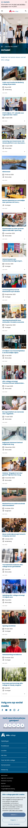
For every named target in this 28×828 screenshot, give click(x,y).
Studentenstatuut (5, 786)
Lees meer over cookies (15, 810)
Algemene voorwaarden (7, 778)
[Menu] (2, 11)
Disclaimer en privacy (6, 780)
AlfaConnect (4, 775)
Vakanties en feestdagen (7, 791)
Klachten (3, 783)
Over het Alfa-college (11, 46)
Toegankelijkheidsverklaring (8, 788)
